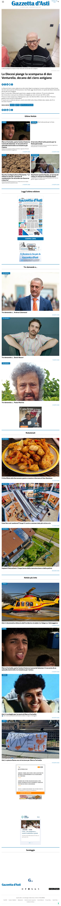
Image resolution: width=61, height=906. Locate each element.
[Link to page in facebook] (3, 84)
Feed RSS (5, 900)
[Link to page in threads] (12, 84)
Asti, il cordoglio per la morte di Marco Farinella (19, 714)
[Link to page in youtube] (28, 888)
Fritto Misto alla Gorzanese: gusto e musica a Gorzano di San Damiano (27, 478)
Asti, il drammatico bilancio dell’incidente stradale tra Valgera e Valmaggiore (30, 623)
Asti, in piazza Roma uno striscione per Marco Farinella (22, 760)
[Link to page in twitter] (5, 84)
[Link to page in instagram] (22, 888)
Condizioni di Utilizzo (30, 901)
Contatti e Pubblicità (12, 900)
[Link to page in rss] (32, 888)
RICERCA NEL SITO (55, 1)
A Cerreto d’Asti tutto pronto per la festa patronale (43, 143)
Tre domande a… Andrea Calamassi (14, 312)
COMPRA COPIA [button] (30, 239)
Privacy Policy (48, 900)
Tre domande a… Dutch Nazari (13, 357)
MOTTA (17, 105)
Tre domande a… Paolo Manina (13, 402)
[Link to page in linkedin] (7, 84)
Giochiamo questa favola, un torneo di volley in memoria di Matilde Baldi (44, 175)
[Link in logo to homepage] (11, 884)
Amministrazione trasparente (30, 900)
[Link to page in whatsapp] (10, 84)
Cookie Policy (55, 900)
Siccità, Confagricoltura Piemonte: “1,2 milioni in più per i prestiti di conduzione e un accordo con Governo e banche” (16, 177)
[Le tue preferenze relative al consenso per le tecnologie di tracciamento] (58, 903)
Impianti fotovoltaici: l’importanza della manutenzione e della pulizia (27, 568)
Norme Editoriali (40, 900)
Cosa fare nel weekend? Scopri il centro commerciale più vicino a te (26, 523)
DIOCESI (12, 105)
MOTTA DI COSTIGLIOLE (26, 105)
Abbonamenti (20, 900)
